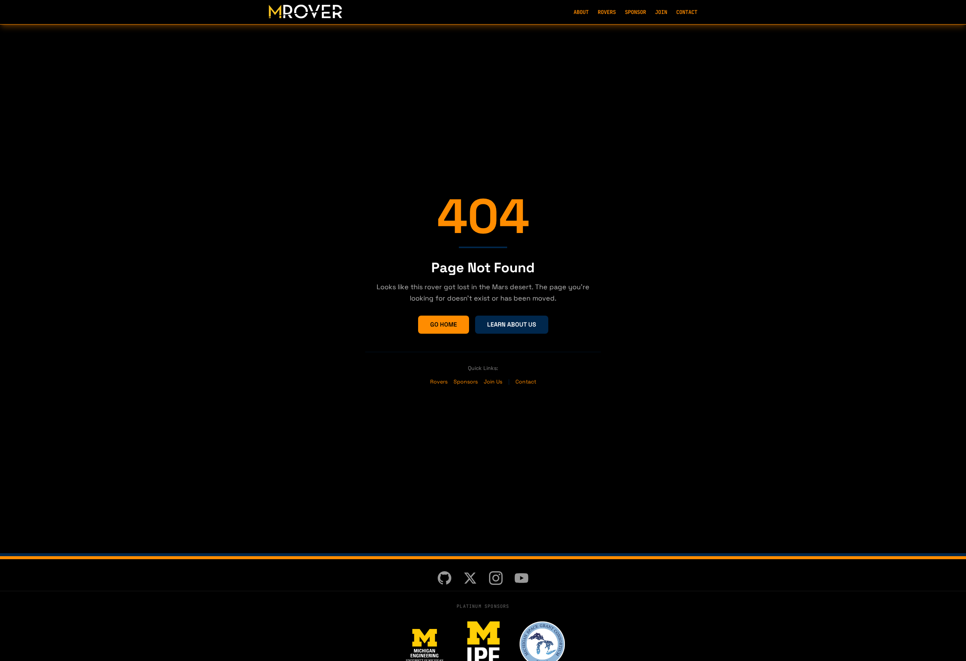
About (581, 12)
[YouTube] (521, 578)
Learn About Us (511, 324)
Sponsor (635, 12)
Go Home (443, 324)
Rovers (607, 12)
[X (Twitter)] (470, 578)
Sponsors (466, 381)
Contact (686, 12)
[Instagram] (496, 578)
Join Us (493, 381)
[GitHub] (444, 578)
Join (661, 12)
